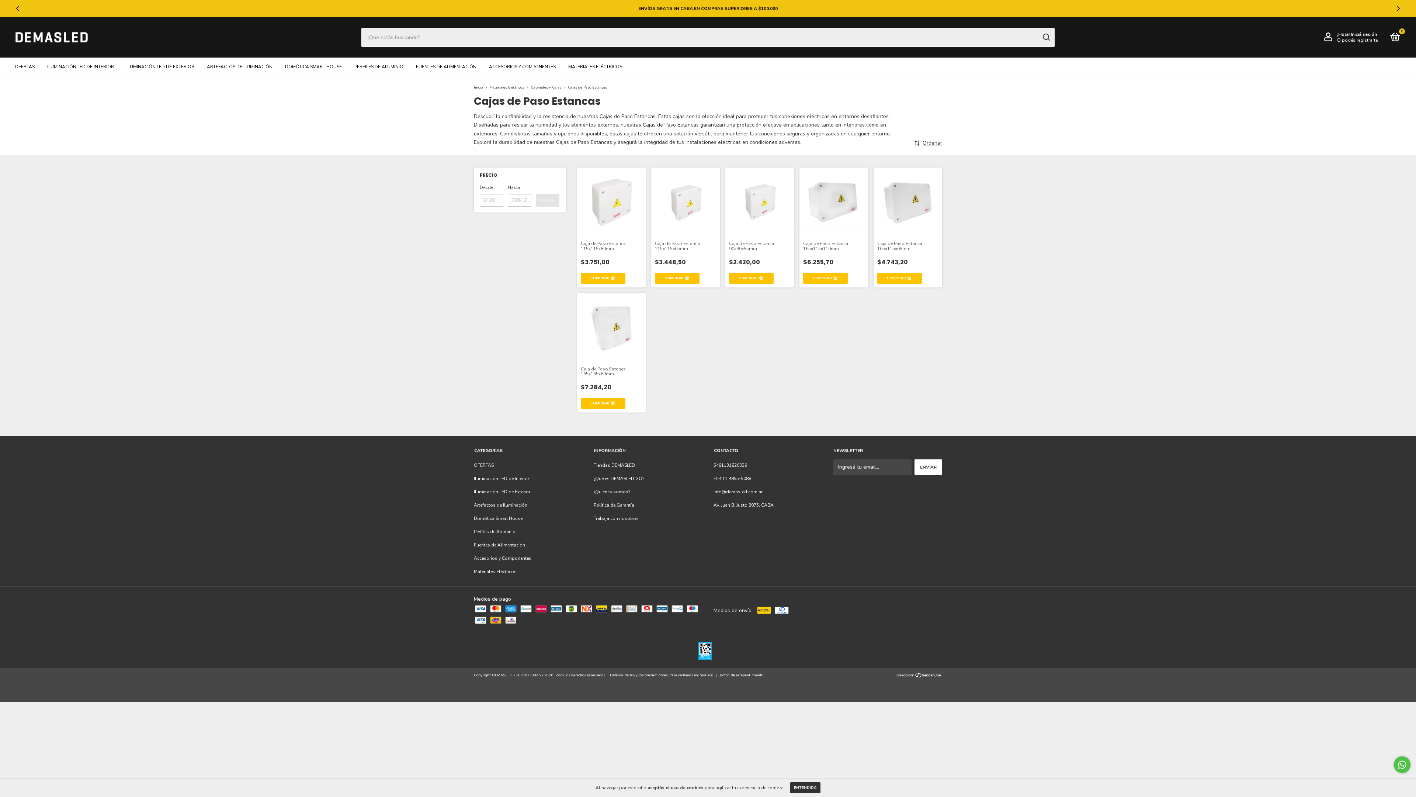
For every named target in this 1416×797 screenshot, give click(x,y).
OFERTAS (25, 67)
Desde (486, 187)
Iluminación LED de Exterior (160, 67)
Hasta (514, 187)
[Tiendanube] (919, 676)
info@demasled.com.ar (738, 492)
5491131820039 (730, 465)
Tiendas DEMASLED (614, 465)
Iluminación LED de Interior (80, 67)
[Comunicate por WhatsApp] (1402, 764)
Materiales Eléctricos (595, 67)
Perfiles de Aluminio (378, 67)
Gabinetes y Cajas (546, 87)
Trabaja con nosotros (616, 518)
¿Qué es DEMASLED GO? (619, 479)
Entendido (805, 787)
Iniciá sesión (1364, 34)
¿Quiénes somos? (612, 492)
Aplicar (547, 200)
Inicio (478, 87)
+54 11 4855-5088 (732, 479)
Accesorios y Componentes (522, 67)
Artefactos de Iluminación (240, 67)
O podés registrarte (1357, 40)
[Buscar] (1046, 37)
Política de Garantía (614, 505)
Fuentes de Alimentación (446, 67)
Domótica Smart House (313, 67)
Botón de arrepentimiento (741, 675)
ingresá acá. (704, 675)
